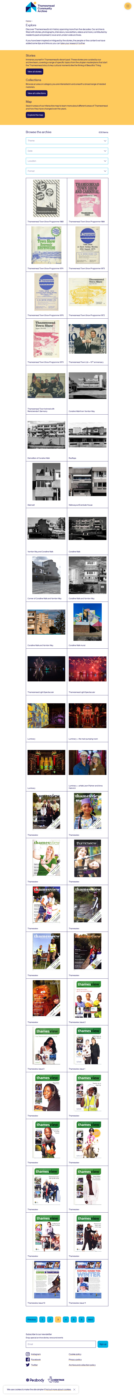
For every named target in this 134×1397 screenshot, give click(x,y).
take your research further (73, 43)
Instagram (36, 1354)
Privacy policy (75, 1359)
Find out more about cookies (57, 1389)
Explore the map (35, 115)
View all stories (35, 71)
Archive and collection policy (82, 1365)
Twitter (34, 1365)
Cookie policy (75, 1354)
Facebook (36, 1359)
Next (90, 1319)
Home (28, 21)
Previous (32, 1319)
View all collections (37, 93)
